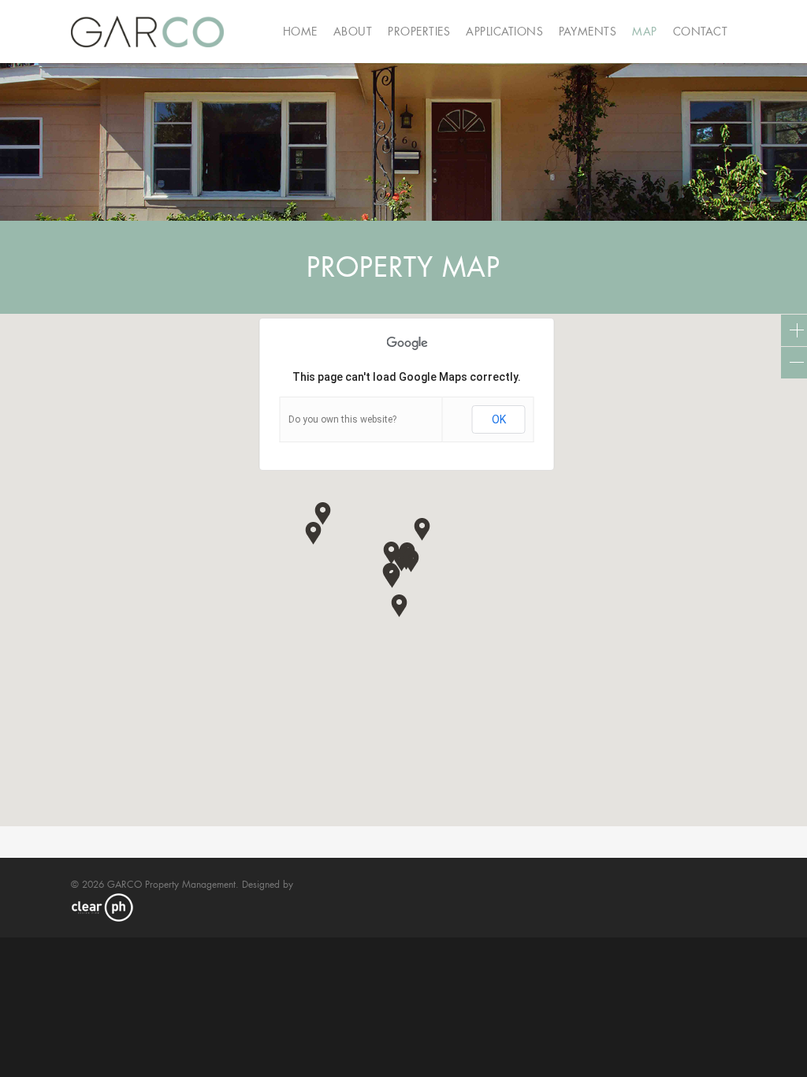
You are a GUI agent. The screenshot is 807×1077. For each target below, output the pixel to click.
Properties (419, 31)
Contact (700, 31)
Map (644, 31)
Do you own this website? (342, 419)
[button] (392, 575)
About (353, 31)
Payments (587, 31)
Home (300, 31)
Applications (504, 31)
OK (499, 419)
